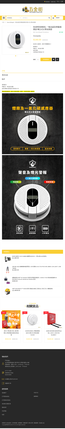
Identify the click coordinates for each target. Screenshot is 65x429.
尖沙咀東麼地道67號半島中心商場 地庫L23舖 (17, 362)
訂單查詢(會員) (5, 396)
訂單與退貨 (14, 423)
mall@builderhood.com (11, 379)
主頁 (3, 22)
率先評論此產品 (37, 36)
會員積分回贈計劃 (6, 403)
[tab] (32, 71)
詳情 (3, 71)
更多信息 (5, 75)
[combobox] (34, 18)
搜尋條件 (20, 423)
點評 (3, 79)
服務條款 (36, 396)
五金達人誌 (41, 423)
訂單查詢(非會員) (6, 400)
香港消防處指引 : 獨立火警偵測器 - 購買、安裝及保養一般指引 (18, 91)
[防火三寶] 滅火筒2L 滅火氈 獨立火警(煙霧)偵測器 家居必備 (11, 332)
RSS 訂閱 (30, 423)
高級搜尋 (36, 423)
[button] (15, 55)
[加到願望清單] (53, 59)
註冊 (62, 1)
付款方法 (36, 392)
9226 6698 (8, 374)
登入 (58, 1)
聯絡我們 (4, 407)
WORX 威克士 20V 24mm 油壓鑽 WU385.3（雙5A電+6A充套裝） (29, 256)
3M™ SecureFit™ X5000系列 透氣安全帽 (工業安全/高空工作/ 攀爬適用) (32, 288)
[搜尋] (49, 18)
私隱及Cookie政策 (6, 423)
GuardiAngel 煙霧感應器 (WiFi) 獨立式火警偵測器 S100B (32, 332)
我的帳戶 (4, 392)
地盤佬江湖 (8, 383)
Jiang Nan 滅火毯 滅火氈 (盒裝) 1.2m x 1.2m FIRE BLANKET (54, 332)
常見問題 (4, 411)
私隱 (3, 414)
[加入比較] (57, 59)
